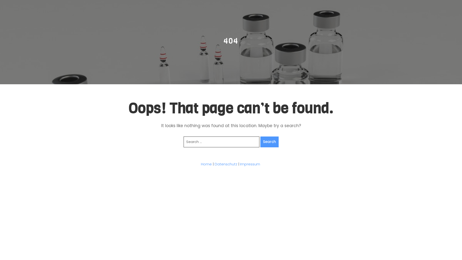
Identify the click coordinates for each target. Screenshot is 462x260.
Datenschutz (226, 164)
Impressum (250, 164)
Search (269, 141)
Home (206, 164)
